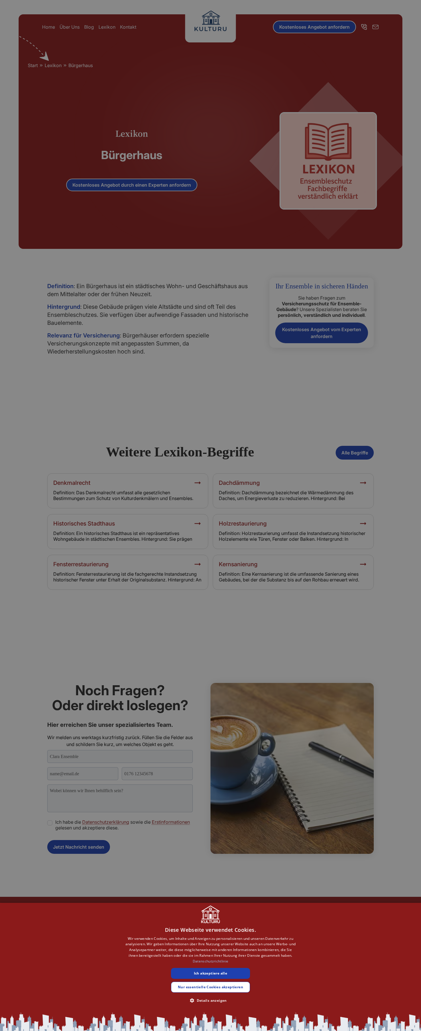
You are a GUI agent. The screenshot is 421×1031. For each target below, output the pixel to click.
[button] (210, 1000)
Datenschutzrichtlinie (210, 961)
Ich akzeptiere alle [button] (210, 973)
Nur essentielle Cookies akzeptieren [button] (210, 987)
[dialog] (210, 967)
